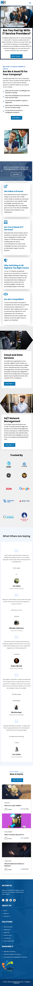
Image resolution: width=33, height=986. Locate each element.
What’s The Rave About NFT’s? (14, 835)
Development (8, 832)
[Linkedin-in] (7, 900)
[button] (30, 2)
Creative (7, 803)
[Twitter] (10, 900)
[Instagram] (3, 900)
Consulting (7, 861)
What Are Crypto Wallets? (12, 806)
